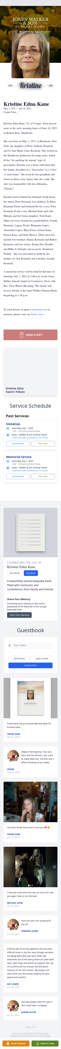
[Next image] (54, 867)
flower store (37, 314)
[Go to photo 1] (28, 885)
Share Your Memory (19, 615)
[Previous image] (6, 867)
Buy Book (30, 573)
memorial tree (39, 309)
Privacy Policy (22, 1036)
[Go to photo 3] (32, 885)
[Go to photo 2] (30, 885)
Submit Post (30, 665)
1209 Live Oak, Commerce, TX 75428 (30, 437)
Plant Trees (43, 443)
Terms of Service (38, 1036)
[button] (30, 698)
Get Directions (18, 443)
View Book (15, 573)
